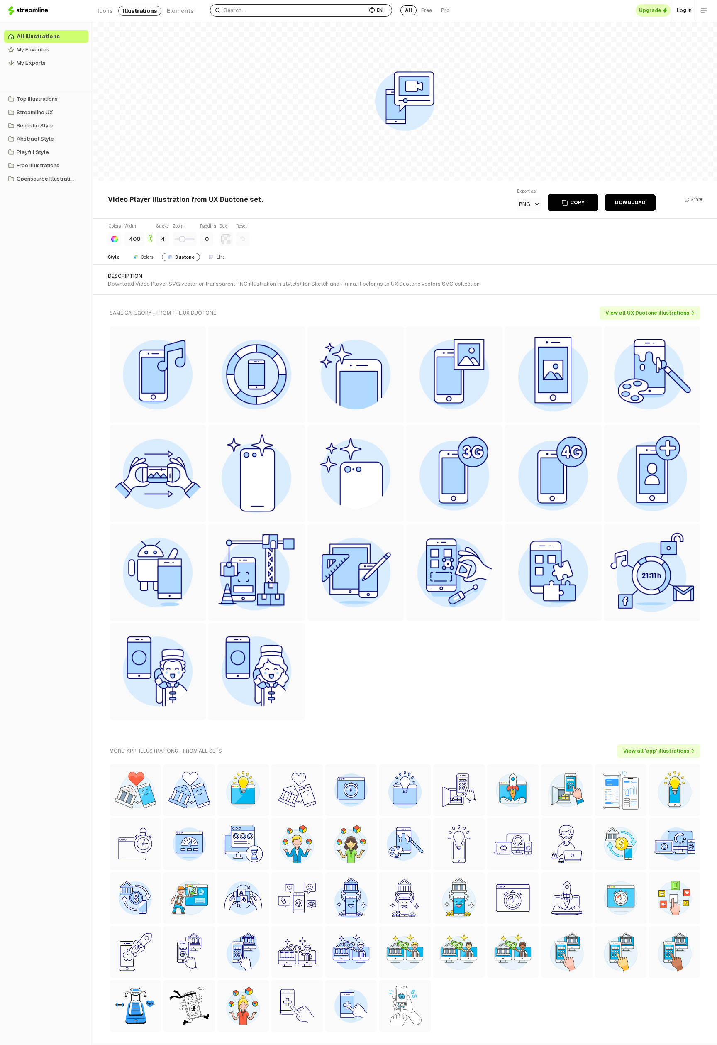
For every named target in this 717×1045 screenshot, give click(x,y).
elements (180, 10)
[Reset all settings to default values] (242, 239)
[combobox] (289, 10)
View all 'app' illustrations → (659, 751)
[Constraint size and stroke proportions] (150, 234)
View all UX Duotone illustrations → (650, 313)
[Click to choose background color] (226, 239)
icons (105, 10)
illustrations (140, 10)
